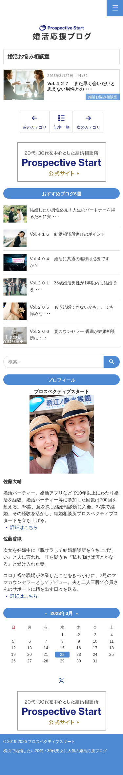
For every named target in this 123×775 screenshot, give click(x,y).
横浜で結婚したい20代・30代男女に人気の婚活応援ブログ (55, 750)
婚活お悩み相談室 (102, 97)
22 (62, 654)
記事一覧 (62, 127)
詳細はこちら (24, 527)
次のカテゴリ (90, 122)
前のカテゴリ (36, 122)
